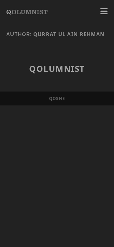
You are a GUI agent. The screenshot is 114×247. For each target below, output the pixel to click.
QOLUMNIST (57, 68)
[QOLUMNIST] (27, 11)
